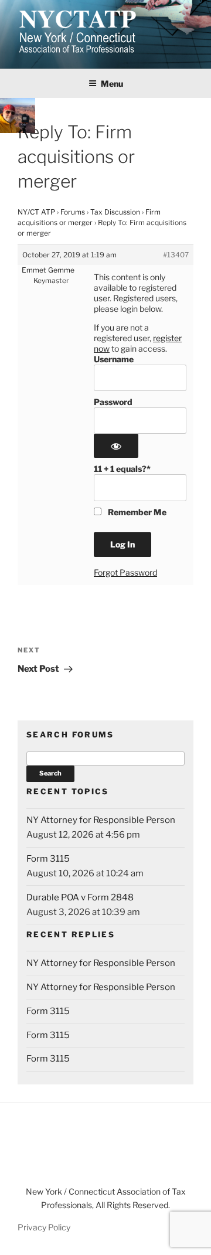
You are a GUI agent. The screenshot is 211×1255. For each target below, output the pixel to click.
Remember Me (136, 512)
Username (114, 359)
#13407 (176, 254)
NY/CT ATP (36, 212)
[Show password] (116, 446)
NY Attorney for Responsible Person (100, 820)
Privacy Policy (44, 1227)
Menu (112, 84)
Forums (72, 212)
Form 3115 (48, 858)
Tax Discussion (115, 212)
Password (113, 402)
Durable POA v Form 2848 (80, 897)
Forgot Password (125, 572)
